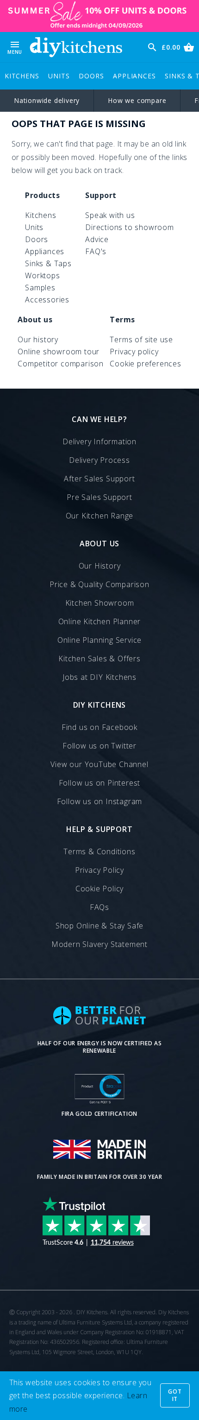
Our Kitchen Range (100, 516)
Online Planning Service (99, 640)
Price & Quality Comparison (99, 584)
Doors (91, 75)
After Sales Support (99, 478)
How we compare (137, 100)
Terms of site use (141, 339)
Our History (100, 566)
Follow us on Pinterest (100, 783)
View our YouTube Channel (99, 764)
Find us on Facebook (99, 727)
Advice (97, 239)
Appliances (134, 75)
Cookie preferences (145, 363)
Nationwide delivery (47, 100)
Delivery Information (99, 441)
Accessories (47, 299)
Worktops (42, 275)
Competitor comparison (61, 363)
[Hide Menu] (76, 47)
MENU (14, 47)
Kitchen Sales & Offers (99, 658)
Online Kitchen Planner (99, 621)
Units (58, 75)
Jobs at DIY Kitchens (99, 677)
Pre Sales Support (99, 497)
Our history (38, 339)
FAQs (99, 907)
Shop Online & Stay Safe (99, 926)
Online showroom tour (59, 351)
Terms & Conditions (99, 851)
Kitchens (22, 75)
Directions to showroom (129, 227)
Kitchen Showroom (99, 603)
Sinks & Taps (48, 263)
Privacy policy (134, 351)
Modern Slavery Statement (99, 944)
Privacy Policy (99, 870)
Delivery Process (99, 460)
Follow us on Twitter (99, 746)
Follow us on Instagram (100, 801)
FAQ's (95, 251)
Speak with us (110, 215)
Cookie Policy (99, 888)
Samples (40, 287)
